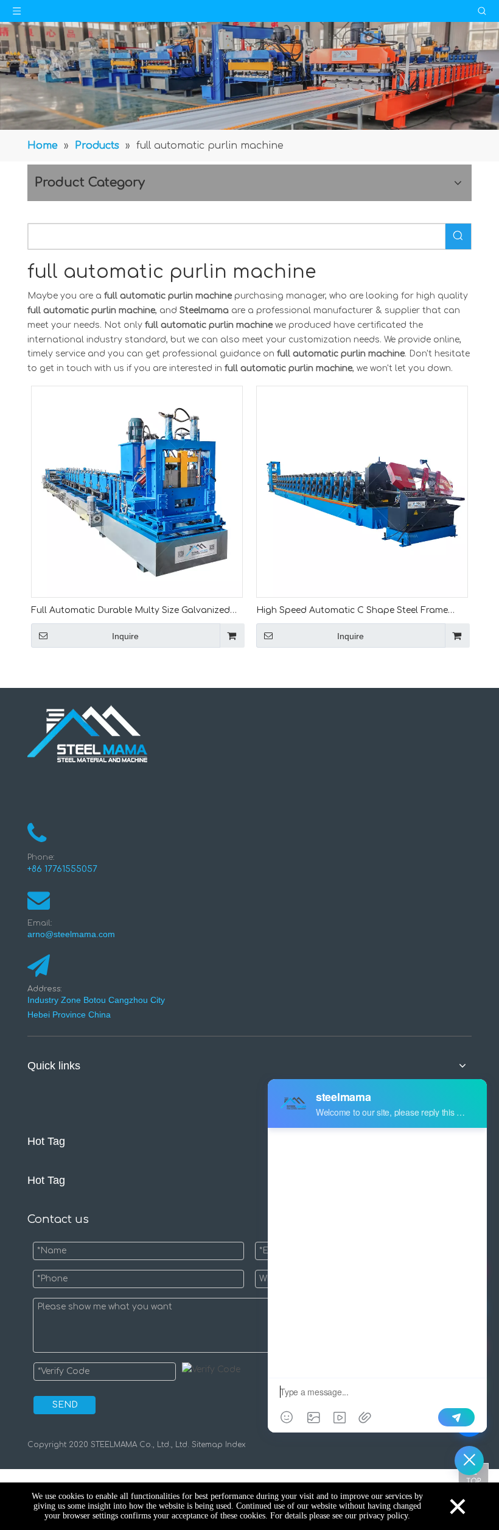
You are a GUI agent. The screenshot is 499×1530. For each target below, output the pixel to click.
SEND (65, 1404)
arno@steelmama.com (73, 934)
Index (234, 1444)
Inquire (125, 636)
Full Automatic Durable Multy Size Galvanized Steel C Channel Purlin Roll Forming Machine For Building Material (136, 611)
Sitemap (207, 1444)
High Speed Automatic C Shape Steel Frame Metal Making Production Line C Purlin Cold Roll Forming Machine (361, 611)
